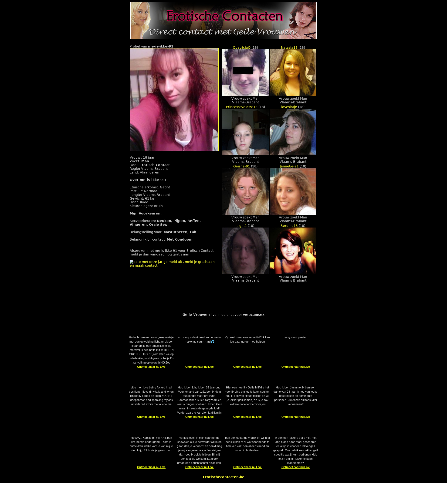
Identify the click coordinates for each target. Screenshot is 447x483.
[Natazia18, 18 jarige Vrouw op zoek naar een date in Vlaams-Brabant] (293, 95)
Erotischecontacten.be (223, 477)
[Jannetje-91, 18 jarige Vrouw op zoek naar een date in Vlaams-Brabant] (293, 213)
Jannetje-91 (289, 166)
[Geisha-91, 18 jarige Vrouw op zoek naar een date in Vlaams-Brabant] (245, 213)
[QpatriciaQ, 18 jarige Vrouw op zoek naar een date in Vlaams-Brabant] (245, 95)
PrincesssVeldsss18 (241, 107)
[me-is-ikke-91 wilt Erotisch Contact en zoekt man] (174, 150)
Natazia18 (289, 47)
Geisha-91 (241, 166)
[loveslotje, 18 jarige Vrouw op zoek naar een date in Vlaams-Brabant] (293, 154)
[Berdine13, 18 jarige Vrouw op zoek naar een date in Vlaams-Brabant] (293, 273)
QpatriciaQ (242, 47)
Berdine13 (289, 226)
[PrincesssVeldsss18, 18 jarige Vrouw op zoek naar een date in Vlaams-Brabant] (245, 154)
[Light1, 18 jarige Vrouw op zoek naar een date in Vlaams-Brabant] (245, 273)
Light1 (242, 226)
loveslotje (289, 107)
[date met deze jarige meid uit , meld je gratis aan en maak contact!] (174, 265)
